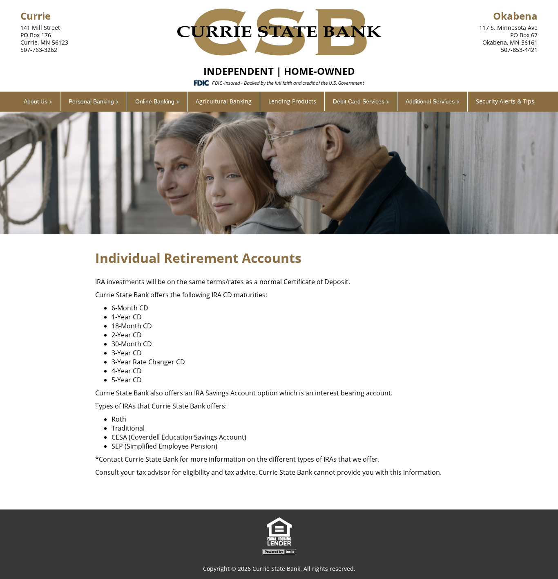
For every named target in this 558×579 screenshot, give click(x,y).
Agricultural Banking (224, 101)
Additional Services (430, 101)
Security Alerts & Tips (505, 101)
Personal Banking (91, 101)
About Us (35, 101)
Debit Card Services (358, 101)
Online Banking (154, 101)
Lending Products (292, 101)
